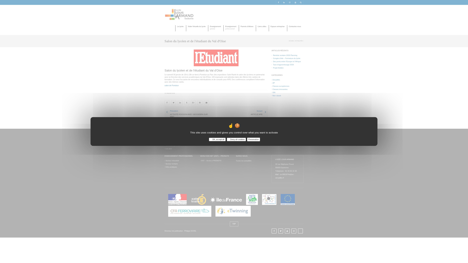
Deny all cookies (237, 139)
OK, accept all (218, 139)
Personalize (253, 139)
